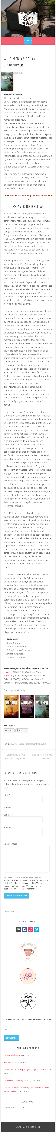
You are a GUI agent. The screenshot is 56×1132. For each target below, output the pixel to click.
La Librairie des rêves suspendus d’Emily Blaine (14, 757)
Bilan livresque (10, 1062)
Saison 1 (8, 671)
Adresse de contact (8, 811)
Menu (29, 40)
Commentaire (8, 843)
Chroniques (19, 744)
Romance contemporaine (35, 744)
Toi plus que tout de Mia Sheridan (42, 757)
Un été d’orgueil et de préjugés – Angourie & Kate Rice (26, 1069)
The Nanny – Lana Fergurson (16, 1080)
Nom (7, 794)
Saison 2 (8, 675)
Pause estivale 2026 (12, 1055)
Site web (8, 827)
